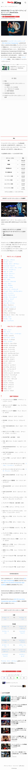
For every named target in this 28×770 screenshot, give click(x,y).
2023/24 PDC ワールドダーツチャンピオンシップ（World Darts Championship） (17, 68)
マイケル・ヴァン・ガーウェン (11, 263)
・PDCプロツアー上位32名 (13, 89)
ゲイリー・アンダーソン (10, 269)
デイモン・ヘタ (7, 318)
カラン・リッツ (7, 329)
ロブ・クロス (7, 279)
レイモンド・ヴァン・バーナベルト (12, 333)
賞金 (5, 81)
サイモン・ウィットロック (10, 297)
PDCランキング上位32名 (12, 87)
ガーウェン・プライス (9, 260)
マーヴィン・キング (9, 299)
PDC (3, 16)
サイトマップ (15, 765)
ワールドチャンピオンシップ (10, 16)
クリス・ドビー (7, 316)
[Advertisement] (14, 118)
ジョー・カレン (7, 283)
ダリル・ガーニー (8, 301)
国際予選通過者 (10, 90)
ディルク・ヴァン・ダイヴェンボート (13, 291)
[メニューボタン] (2, 2)
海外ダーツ (17, 16)
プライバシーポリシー (8, 765)
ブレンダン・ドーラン (9, 303)
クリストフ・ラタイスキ (10, 281)
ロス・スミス (7, 331)
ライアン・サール (8, 287)
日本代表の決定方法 (9, 93)
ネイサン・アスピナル (9, 277)
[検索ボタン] (25, 2)
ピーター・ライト (8, 261)
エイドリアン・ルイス (9, 337)
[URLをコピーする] (24, 678)
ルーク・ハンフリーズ (9, 295)
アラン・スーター (8, 341)
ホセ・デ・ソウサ (8, 271)
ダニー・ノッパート (9, 293)
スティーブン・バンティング (11, 289)
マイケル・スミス (8, 275)
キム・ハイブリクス (9, 320)
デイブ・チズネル (8, 285)
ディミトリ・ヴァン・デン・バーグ (12, 267)
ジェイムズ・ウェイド (9, 265)
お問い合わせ (21, 765)
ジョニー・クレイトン (9, 273)
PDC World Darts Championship (10, 43)
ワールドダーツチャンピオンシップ (16, 41)
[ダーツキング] (14, 2)
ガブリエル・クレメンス (10, 307)
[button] (4, 678)
